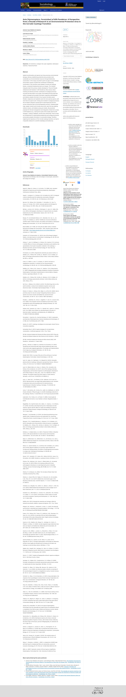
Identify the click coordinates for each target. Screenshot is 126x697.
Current (22, 10)
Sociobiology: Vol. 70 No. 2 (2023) (47, 674)
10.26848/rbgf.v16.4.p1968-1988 (71, 222)
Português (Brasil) (90, 159)
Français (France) (90, 162)
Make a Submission (91, 17)
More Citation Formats (69, 56)
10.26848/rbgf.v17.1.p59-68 (70, 211)
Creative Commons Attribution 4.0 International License (71, 91)
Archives (29, 10)
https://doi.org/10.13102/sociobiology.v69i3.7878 (37, 59)
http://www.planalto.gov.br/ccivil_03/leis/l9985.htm (42, 230)
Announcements (37, 10)
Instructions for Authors (56, 10)
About (45, 10)
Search (102, 10)
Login (104, 1)
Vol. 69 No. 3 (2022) (37, 15)
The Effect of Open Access (73, 177)
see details (38, 168)
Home (24, 15)
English (87, 157)
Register (99, 1)
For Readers (88, 171)
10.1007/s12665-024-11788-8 (70, 201)
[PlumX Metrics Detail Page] (25, 154)
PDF (66, 29)
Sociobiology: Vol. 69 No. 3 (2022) (46, 677)
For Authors (88, 173)
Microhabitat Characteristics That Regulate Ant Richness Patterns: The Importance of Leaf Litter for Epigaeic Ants (53, 661)
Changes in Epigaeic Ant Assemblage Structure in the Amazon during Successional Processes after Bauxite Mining (51, 667)
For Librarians (89, 175)
